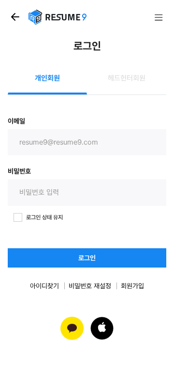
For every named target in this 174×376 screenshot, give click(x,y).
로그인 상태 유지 (44, 217)
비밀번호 (19, 171)
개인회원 (47, 78)
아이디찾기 (44, 286)
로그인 (87, 258)
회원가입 (132, 286)
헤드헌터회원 (126, 78)
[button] (102, 328)
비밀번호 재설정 (90, 286)
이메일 (16, 121)
